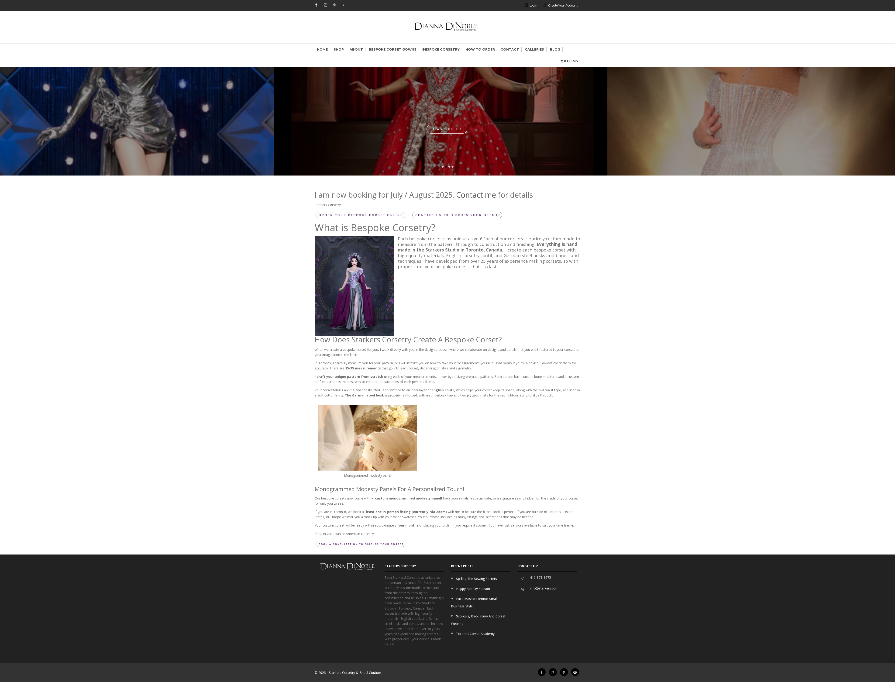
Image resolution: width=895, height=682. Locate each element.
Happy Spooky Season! (473, 588)
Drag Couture (446, 130)
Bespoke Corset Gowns (393, 49)
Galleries (534, 49)
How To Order (480, 49)
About (356, 49)
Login (533, 5)
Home (322, 49)
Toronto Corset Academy (475, 633)
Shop (339, 49)
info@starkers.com (544, 588)
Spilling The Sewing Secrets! (477, 578)
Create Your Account (563, 5)
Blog (555, 49)
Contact (510, 49)
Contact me (476, 195)
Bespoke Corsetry (441, 49)
